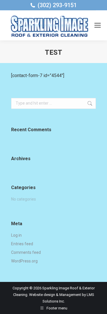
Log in (16, 235)
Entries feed (22, 244)
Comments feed (26, 252)
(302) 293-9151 (57, 5)
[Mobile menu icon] (97, 25)
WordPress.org (24, 261)
